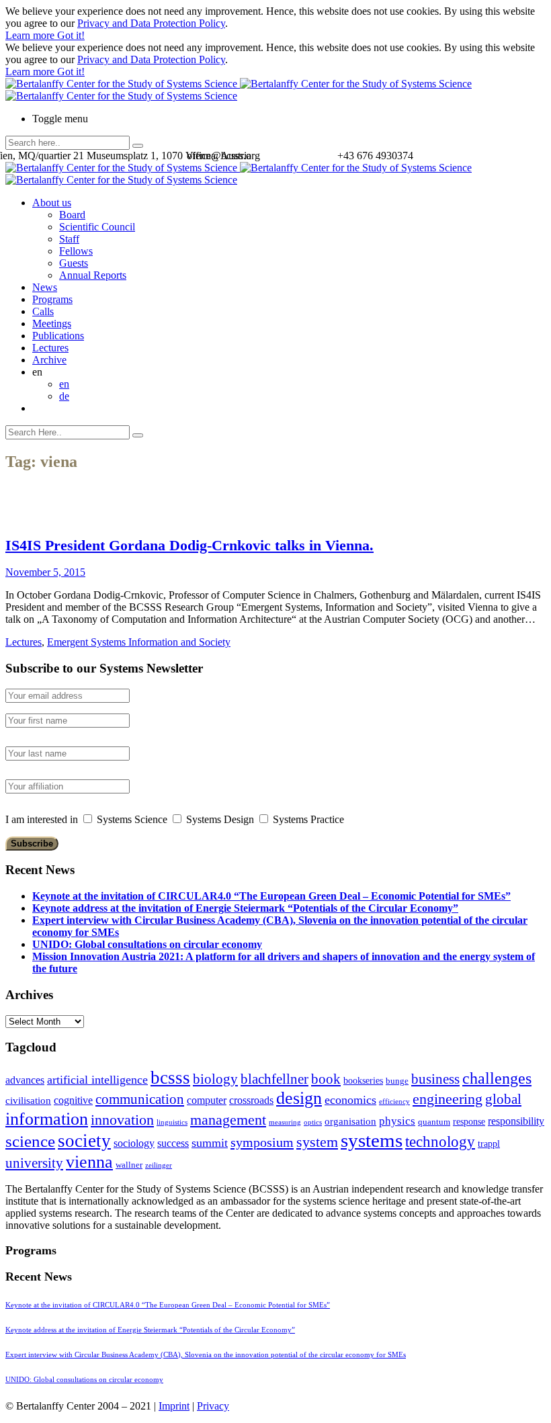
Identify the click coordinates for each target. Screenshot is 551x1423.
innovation (122, 1119)
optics (313, 1122)
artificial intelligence (97, 1079)
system (317, 1141)
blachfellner (274, 1079)
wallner (129, 1165)
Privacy (213, 1406)
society (84, 1141)
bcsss (170, 1078)
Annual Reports (92, 275)
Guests (73, 263)
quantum (434, 1122)
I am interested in (41, 819)
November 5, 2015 (45, 572)
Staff (69, 239)
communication (139, 1099)
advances (24, 1080)
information (46, 1119)
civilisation (28, 1100)
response (469, 1122)
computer (206, 1100)
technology (440, 1141)
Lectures (50, 347)
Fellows (76, 251)
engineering (447, 1099)
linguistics (172, 1122)
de (64, 396)
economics (350, 1100)
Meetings (51, 323)
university (34, 1163)
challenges (497, 1078)
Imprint (174, 1406)
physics (397, 1121)
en (64, 384)
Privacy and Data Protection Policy (151, 23)
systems (371, 1140)
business (435, 1078)
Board (72, 214)
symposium (262, 1142)
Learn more (31, 35)
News (44, 287)
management (228, 1119)
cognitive (73, 1100)
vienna (89, 1162)
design (299, 1098)
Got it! (71, 35)
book (326, 1079)
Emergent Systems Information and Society (138, 642)
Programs (52, 299)
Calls (43, 311)
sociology (134, 1143)
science (30, 1141)
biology (215, 1079)
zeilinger (158, 1165)
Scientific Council (97, 226)
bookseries (363, 1081)
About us (51, 202)
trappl (489, 1144)
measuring (285, 1122)
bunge (397, 1081)
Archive (49, 359)
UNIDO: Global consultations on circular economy (147, 944)
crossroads (251, 1100)
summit (210, 1143)
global (503, 1099)
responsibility (516, 1121)
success (173, 1143)
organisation (350, 1121)
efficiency (394, 1101)
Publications (58, 335)
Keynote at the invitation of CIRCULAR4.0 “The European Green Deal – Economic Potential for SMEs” (271, 896)
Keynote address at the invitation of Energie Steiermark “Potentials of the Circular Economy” (245, 908)
